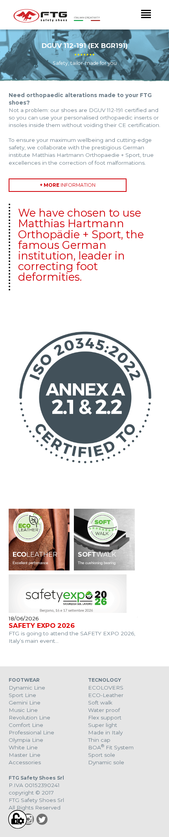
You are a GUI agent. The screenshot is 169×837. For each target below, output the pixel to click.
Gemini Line (24, 702)
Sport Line (22, 695)
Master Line (24, 755)
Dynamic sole (106, 762)
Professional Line (31, 732)
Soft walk (100, 702)
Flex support (104, 717)
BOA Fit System (111, 747)
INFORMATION (68, 185)
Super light (102, 725)
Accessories (25, 762)
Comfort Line (26, 725)
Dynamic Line (27, 687)
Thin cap (99, 740)
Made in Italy (105, 732)
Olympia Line (26, 740)
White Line (23, 747)
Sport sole (101, 755)
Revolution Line (29, 717)
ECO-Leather (105, 695)
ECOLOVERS (105, 687)
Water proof (104, 710)
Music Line (23, 710)
